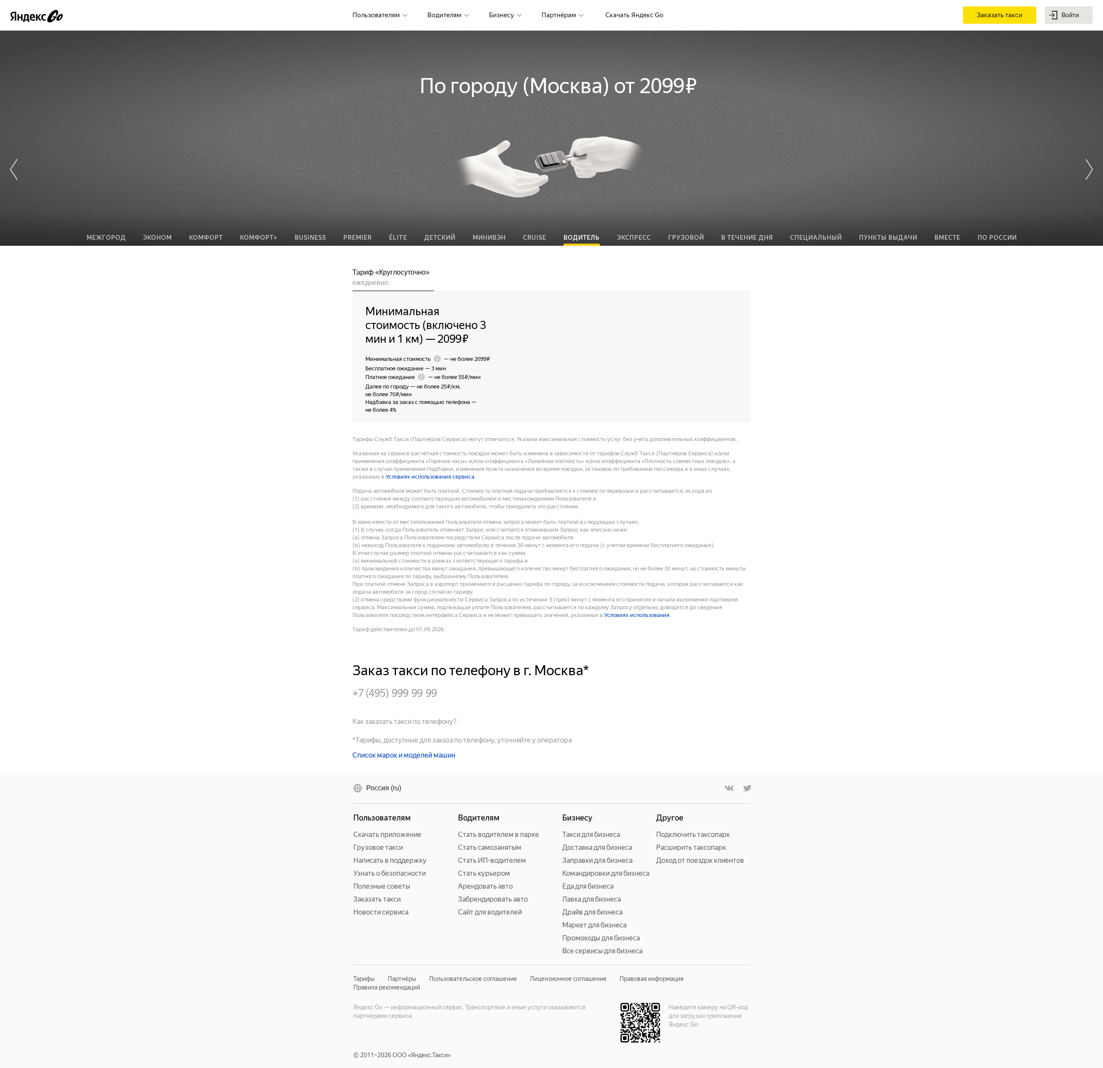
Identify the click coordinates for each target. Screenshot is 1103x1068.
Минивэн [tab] (489, 237)
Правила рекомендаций (386, 987)
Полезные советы (381, 886)
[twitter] (746, 788)
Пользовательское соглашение (473, 978)
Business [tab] (310, 237)
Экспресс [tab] (634, 237)
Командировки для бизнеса (605, 873)
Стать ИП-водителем (492, 860)
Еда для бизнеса (588, 886)
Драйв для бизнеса (592, 912)
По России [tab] (997, 237)
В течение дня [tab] (747, 237)
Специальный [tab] (816, 237)
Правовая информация (651, 978)
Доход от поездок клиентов (700, 860)
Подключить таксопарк (693, 834)
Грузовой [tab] (686, 237)
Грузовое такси (378, 847)
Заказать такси (377, 899)
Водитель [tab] (582, 237)
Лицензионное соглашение (568, 978)
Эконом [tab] (157, 237)
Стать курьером (484, 873)
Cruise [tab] (534, 237)
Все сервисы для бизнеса (602, 951)
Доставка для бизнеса (597, 847)
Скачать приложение (387, 834)
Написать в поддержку (390, 860)
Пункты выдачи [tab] (888, 237)
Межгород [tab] (106, 237)
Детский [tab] (439, 237)
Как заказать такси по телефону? (404, 721)
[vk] (729, 788)
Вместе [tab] (947, 237)
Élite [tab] (398, 237)
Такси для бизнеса (591, 834)
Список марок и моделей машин (403, 755)
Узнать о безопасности (389, 873)
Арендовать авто (485, 886)
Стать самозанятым (489, 847)
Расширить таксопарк (691, 847)
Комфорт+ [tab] (258, 237)
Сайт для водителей (490, 912)
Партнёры (402, 978)
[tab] (393, 279)
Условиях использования (637, 615)
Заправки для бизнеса (597, 860)
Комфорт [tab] (206, 237)
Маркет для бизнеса (594, 925)
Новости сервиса (380, 912)
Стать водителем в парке (498, 834)
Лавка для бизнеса (591, 899)
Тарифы (364, 978)
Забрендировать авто (493, 899)
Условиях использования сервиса (430, 476)
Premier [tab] (357, 237)
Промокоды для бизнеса (601, 938)
